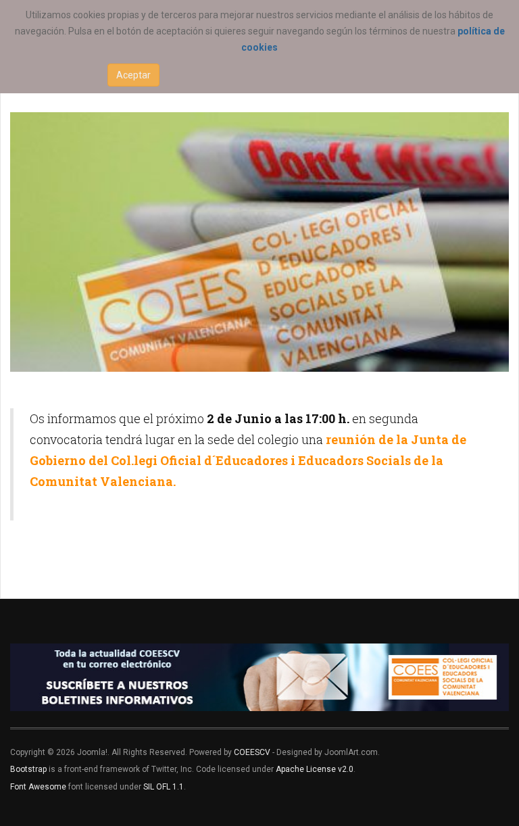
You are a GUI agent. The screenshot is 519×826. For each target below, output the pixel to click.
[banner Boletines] (259, 677)
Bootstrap (28, 769)
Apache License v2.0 (314, 769)
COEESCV (252, 752)
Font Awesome (38, 787)
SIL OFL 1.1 (163, 787)
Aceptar (133, 75)
